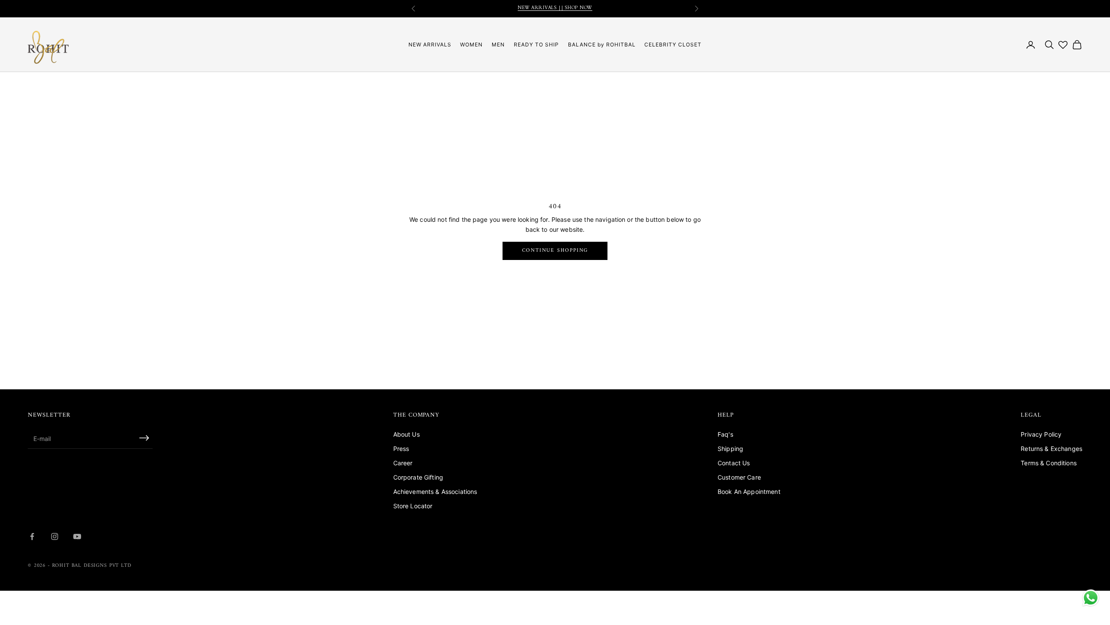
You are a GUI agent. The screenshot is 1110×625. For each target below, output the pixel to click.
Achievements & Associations (435, 491)
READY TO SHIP (536, 44)
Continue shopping (555, 250)
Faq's (725, 434)
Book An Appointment (749, 491)
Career (403, 463)
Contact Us (734, 463)
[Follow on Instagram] (54, 536)
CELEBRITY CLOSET (673, 44)
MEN (498, 44)
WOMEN (471, 44)
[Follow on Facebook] (32, 536)
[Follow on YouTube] (77, 536)
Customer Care (739, 477)
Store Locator (413, 506)
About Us (406, 434)
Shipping (730, 448)
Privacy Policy (1041, 434)
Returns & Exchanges (1051, 448)
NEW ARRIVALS (429, 44)
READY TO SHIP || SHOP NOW (555, 11)
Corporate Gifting (418, 477)
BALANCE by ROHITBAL (602, 44)
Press (401, 448)
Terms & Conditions (1049, 463)
